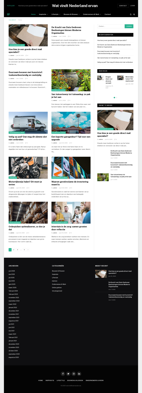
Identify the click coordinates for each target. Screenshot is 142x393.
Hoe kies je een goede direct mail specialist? (25, 50)
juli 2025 (11, 277)
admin (12, 55)
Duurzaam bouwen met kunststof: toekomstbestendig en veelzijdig (26, 73)
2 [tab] (116, 97)
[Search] (134, 14)
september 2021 (14, 317)
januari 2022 (13, 307)
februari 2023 (13, 294)
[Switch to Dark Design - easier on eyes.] (131, 14)
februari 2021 (13, 337)
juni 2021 (12, 327)
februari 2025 (13, 291)
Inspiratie (42, 14)
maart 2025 (12, 287)
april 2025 (12, 284)
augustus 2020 (14, 357)
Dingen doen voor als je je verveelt (109, 80)
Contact (123, 6)
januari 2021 (13, 341)
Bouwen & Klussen (71, 14)
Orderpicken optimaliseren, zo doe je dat (27, 228)
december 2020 (14, 344)
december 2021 (14, 311)
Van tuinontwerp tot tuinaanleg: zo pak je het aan (70, 95)
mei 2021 (11, 331)
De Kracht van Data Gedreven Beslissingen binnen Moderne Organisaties (41, 6)
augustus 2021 (14, 321)
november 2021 (14, 314)
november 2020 (14, 347)
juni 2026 (12, 271)
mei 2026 (12, 274)
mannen (54, 281)
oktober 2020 (13, 351)
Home (33, 14)
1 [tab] (114, 97)
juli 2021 (11, 324)
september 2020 (14, 354)
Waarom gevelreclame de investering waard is (69, 183)
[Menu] (8, 14)
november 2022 (14, 297)
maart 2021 (12, 334)
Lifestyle (55, 14)
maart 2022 (12, 304)
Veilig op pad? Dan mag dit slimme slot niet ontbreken (28, 138)
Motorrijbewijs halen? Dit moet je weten (25, 183)
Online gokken (57, 287)
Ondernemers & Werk (91, 14)
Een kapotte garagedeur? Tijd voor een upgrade (70, 138)
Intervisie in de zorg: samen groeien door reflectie (69, 228)
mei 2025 (12, 281)
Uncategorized (14, 222)
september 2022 (14, 301)
